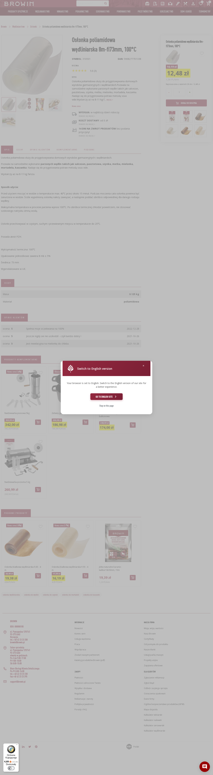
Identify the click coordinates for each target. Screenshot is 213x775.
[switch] (11, 768)
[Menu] (17, 745)
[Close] (143, 366)
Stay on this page (106, 405)
